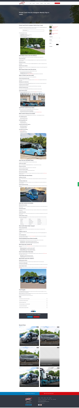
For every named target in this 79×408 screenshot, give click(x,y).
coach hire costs (45, 173)
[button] (33, 298)
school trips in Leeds (37, 79)
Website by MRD (54, 399)
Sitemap (51, 399)
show (27, 30)
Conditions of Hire (40, 399)
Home (30, 3)
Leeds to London (45, 253)
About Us (41, 3)
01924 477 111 (58, 0)
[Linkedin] (35, 311)
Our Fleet (37, 3)
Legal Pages (49, 399)
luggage (35, 91)
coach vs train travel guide (32, 236)
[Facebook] (31, 311)
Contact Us (48, 3)
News (45, 3)
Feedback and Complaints (44, 399)
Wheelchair (21, 130)
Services (34, 3)
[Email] (33, 311)
